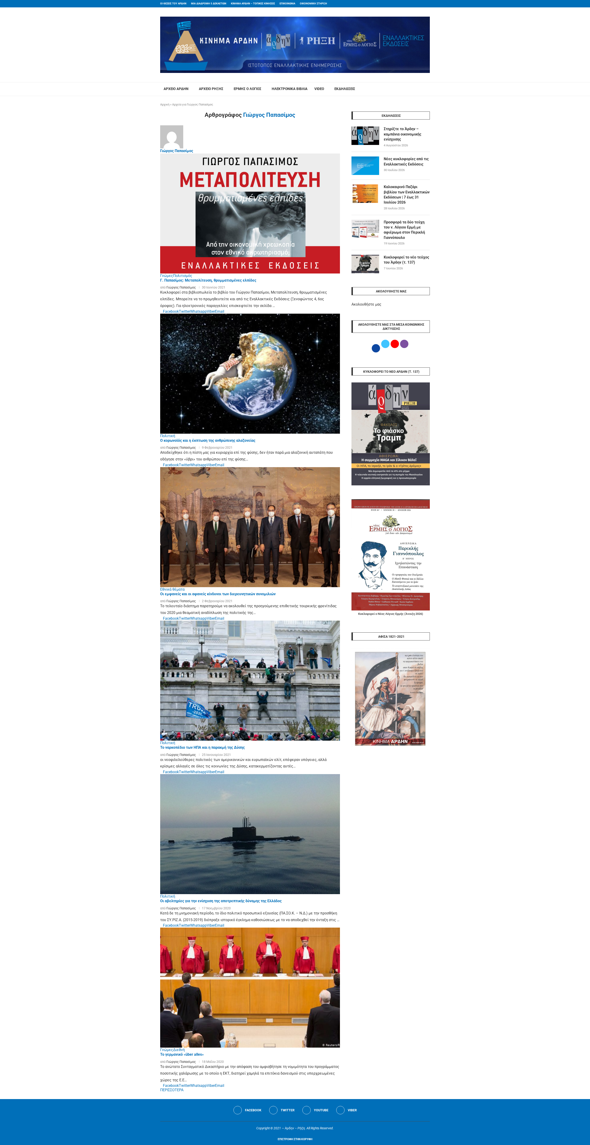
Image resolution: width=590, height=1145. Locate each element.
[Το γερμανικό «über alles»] (250, 988)
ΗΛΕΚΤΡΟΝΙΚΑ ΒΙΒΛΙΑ (289, 89)
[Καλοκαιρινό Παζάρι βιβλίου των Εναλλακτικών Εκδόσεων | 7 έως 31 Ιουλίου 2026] (365, 193)
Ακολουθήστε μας (366, 304)
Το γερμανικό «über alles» (182, 1054)
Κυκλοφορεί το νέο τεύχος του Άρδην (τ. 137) (406, 259)
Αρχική (164, 104)
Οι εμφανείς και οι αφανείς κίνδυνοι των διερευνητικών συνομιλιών (218, 594)
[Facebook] (420, 3)
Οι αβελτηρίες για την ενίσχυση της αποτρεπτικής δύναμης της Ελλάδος (221, 901)
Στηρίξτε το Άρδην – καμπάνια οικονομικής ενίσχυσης (402, 134)
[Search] (427, 89)
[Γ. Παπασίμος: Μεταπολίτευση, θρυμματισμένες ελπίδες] (250, 213)
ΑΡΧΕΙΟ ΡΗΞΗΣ (211, 89)
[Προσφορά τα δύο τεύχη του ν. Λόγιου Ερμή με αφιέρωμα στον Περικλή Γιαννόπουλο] (365, 229)
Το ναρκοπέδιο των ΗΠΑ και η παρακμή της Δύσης (202, 747)
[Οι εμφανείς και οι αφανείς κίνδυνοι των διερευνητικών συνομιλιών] (250, 527)
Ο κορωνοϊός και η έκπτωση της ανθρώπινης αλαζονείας (207, 440)
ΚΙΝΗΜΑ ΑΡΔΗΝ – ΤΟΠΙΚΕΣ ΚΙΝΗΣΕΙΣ (253, 3)
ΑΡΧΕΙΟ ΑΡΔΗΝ (176, 89)
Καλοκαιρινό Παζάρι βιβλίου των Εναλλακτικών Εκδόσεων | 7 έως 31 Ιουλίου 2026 (407, 194)
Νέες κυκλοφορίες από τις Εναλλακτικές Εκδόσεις (406, 161)
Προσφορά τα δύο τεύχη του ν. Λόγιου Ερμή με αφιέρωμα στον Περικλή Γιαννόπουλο (404, 230)
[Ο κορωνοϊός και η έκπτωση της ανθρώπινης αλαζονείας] (250, 374)
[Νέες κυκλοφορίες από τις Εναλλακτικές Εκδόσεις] (365, 165)
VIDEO (319, 89)
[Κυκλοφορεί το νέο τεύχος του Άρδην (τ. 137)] (365, 264)
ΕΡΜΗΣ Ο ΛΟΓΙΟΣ (247, 89)
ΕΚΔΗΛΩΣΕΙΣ (344, 89)
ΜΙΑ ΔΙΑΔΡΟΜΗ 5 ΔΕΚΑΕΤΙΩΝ (208, 3)
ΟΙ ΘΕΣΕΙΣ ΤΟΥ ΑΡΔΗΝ (173, 3)
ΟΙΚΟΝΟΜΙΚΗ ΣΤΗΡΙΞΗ (313, 3)
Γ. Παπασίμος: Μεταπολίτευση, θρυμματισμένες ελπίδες (208, 280)
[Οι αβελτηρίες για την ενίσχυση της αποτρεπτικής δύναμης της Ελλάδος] (250, 834)
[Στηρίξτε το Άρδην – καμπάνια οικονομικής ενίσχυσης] (365, 135)
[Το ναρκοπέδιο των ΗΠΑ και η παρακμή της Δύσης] (250, 681)
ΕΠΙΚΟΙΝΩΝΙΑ (287, 3)
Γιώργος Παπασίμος (176, 151)
